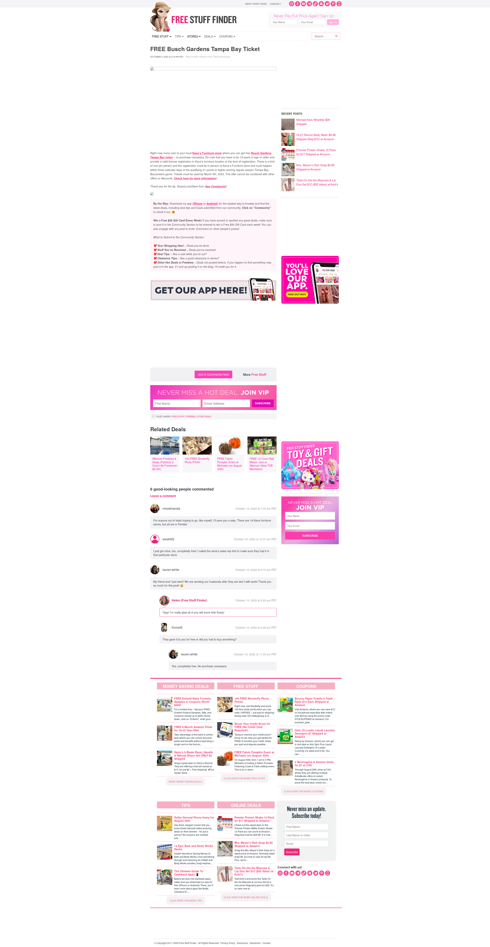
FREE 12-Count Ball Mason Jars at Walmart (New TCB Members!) (262, 464)
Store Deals (204, 416)
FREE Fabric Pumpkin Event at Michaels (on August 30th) (229, 464)
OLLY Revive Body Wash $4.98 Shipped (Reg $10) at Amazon (316, 137)
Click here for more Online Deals (246, 897)
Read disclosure (221, 56)
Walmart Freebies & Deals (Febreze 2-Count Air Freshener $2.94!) (164, 464)
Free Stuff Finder (201, 20)
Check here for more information (195, 178)
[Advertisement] (213, 337)
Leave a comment (163, 496)
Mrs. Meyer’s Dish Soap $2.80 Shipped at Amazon (315, 167)
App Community (215, 186)
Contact (275, 3)
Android (212, 203)
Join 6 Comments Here (213, 374)
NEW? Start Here (256, 3)
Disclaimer (255, 943)
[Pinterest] (333, 3)
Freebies (190, 416)
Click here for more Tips (186, 900)
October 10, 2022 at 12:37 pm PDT (255, 539)
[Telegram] (309, 3)
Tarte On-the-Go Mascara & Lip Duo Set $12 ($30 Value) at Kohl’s (317, 182)
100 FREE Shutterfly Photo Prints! (197, 460)
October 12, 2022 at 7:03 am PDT (256, 508)
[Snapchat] (321, 3)
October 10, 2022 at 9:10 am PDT (256, 570)
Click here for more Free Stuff (244, 778)
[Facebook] (297, 3)
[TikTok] (315, 3)
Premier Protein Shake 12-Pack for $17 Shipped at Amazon (316, 152)
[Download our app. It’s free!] (310, 302)
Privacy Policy (227, 943)
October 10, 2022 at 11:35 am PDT (255, 654)
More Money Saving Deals (185, 781)
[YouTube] (303, 3)
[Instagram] (291, 3)
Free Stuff (258, 374)
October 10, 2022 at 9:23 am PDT (256, 600)
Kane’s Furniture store (207, 153)
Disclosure (242, 943)
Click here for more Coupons (303, 791)
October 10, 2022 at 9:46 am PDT (256, 627)
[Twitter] (327, 3)
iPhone (198, 203)
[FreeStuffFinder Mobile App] (339, 3)
